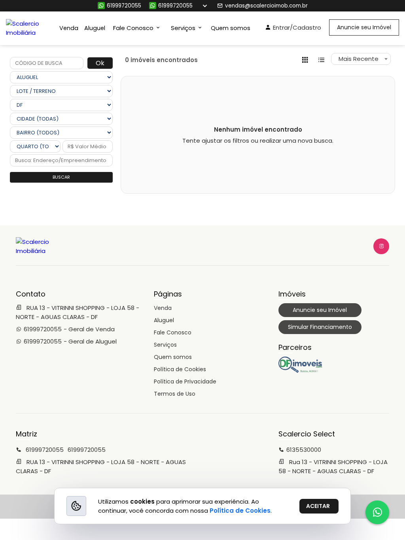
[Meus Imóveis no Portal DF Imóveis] (300, 371)
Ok (100, 63)
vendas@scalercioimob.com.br (266, 5)
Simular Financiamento (320, 327)
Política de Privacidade (185, 381)
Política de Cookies (180, 369)
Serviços (165, 345)
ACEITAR (318, 506)
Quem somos (230, 28)
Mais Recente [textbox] (359, 59)
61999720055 (124, 5)
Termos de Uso (174, 394)
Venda (68, 28)
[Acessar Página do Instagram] (381, 246)
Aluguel (94, 28)
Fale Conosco (172, 332)
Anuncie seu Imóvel (364, 27)
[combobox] (360, 58)
